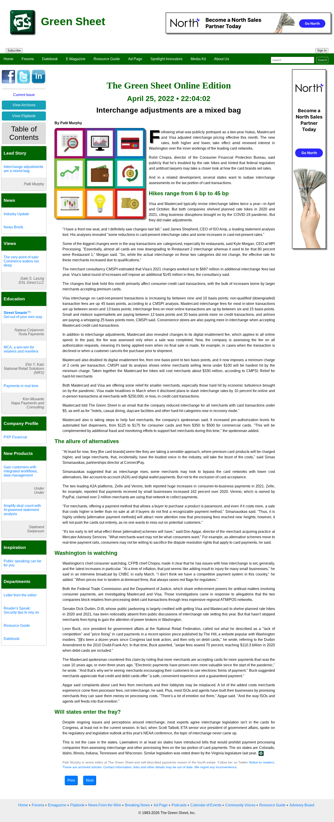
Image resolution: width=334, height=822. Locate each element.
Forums (28, 59)
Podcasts (179, 805)
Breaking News (137, 805)
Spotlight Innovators (166, 59)
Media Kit (198, 59)
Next (89, 780)
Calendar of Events (205, 805)
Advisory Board (301, 805)
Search (322, 60)
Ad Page (135, 59)
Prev (71, 780)
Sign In (322, 50)
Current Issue (24, 95)
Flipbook (77, 805)
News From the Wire (104, 805)
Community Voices (240, 805)
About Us (221, 59)
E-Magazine (75, 59)
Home (8, 59)
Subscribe (14, 50)
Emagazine (57, 805)
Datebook (50, 59)
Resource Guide (107, 59)
